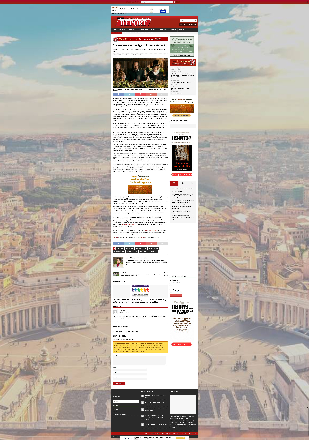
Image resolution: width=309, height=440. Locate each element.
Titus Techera (127, 54)
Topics (153, 30)
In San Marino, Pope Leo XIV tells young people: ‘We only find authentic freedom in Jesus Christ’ (182, 75)
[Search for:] (187, 20)
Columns (122, 30)
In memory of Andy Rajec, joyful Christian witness (180, 89)
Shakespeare (153, 251)
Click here (115, 237)
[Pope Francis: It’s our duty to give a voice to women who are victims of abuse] (121, 291)
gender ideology (153, 248)
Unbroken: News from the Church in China (183, 188)
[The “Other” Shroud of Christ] (183, 404)
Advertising (176, 433)
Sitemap (184, 433)
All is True (120, 248)
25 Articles (143, 258)
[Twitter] (189, 24)
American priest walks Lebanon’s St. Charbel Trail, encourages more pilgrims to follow (183, 217)
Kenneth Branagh (119, 251)
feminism (138, 248)
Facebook (115, 409)
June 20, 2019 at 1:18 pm (124, 312)
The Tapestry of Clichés (178, 68)
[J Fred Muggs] (142, 416)
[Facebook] (187, 24)
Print (165, 54)
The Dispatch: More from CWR (183, 62)
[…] (176, 427)
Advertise (173, 30)
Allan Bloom (129, 248)
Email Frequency (174, 290)
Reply (116, 321)
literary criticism (132, 251)
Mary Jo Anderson (175, 418)
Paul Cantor (143, 251)
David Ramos (175, 78)
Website (115, 377)
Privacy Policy (192, 433)
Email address (174, 280)
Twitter (114, 412)
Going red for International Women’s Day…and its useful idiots (140, 300)
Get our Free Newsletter (133, 2)
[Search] (196, 20)
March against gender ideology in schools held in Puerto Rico (158, 300)
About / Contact (155, 433)
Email (114, 372)
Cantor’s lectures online (127, 224)
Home (114, 30)
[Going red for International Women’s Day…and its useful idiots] (140, 291)
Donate (181, 30)
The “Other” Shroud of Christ (182, 416)
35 (181, 86)
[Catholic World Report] (154, 27)
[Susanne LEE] (142, 396)
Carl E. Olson (175, 84)
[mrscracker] (142, 425)
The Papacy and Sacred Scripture (180, 82)
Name (115, 367)
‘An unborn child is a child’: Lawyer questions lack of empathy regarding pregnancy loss (181, 206)
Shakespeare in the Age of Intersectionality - (126, 331)
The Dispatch (143, 30)
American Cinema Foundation (158, 260)
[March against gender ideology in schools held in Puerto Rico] (159, 291)
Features (132, 30)
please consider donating (151, 230)
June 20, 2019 (118, 54)
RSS (114, 417)
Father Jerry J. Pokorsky (177, 69)
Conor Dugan (175, 91)
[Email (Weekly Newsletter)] (192, 24)
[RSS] (195, 24)
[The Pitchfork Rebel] (142, 403)
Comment (115, 355)
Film (145, 248)
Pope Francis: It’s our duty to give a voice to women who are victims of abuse (121, 300)
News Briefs (116, 33)
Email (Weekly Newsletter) (119, 414)
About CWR (162, 30)
